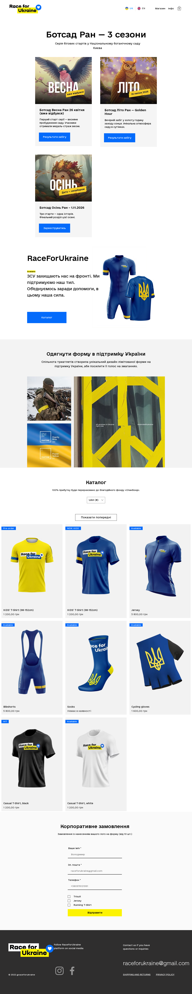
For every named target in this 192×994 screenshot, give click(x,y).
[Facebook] (72, 970)
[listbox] (96, 500)
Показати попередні (96, 517)
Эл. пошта (74, 865)
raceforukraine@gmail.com (156, 963)
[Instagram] (59, 970)
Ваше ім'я (74, 848)
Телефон (73, 880)
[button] (179, 8)
